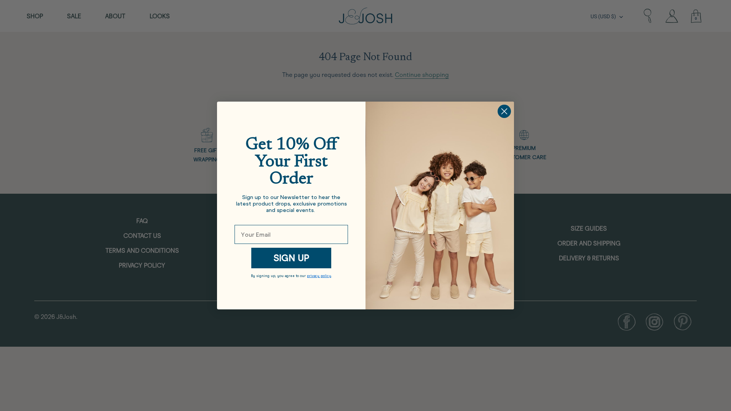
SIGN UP (291, 257)
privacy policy (319, 276)
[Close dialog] (504, 111)
